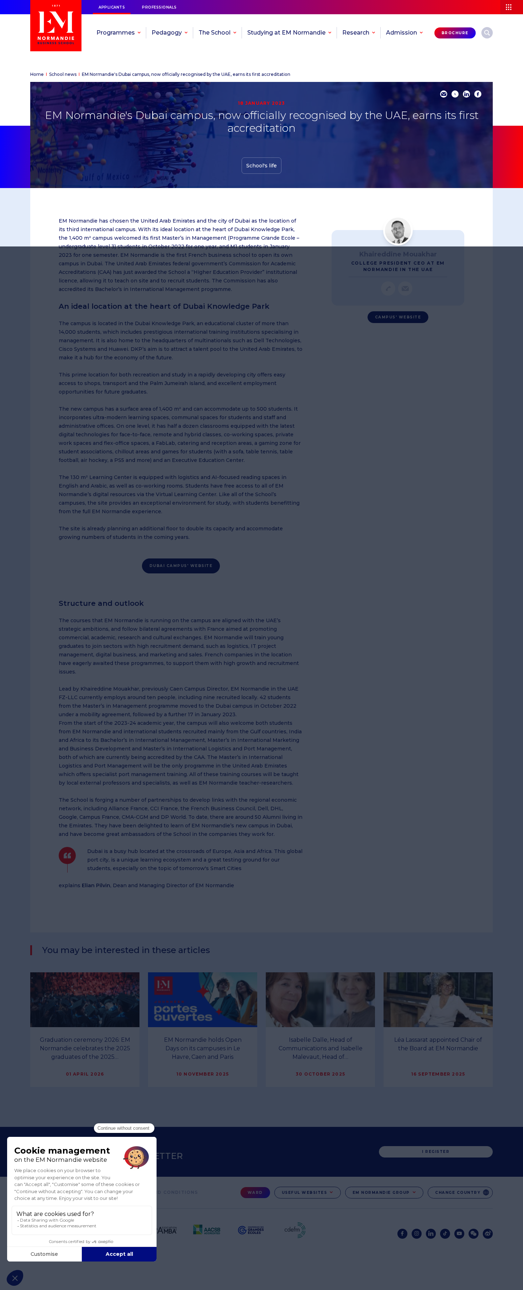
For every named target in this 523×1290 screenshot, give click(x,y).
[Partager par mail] (443, 94)
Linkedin (431, 1234)
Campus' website (398, 317)
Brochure (455, 33)
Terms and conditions (164, 1192)
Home (37, 74)
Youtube (459, 1234)
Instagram (417, 1234)
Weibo (488, 1234)
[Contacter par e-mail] (405, 288)
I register (435, 1151)
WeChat (474, 1234)
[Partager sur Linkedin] (466, 94)
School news (62, 74)
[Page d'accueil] (55, 25)
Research (487, 32)
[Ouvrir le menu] (511, 7)
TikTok (445, 1234)
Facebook (402, 1234)
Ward (255, 1192)
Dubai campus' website (181, 565)
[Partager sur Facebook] (477, 94)
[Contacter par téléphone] (388, 288)
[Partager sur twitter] (455, 94)
